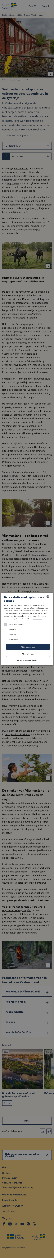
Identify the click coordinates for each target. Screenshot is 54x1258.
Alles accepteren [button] (28, 647)
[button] (27, 660)
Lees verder (37, 619)
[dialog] (27, 629)
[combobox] (47, 596)
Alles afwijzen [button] (28, 654)
